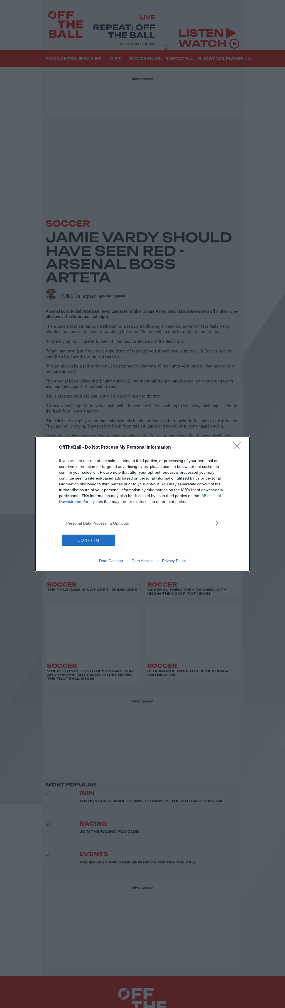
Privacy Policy (174, 560)
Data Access (142, 560)
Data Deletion (111, 560)
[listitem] (142, 523)
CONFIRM (88, 540)
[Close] (239, 447)
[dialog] (142, 504)
